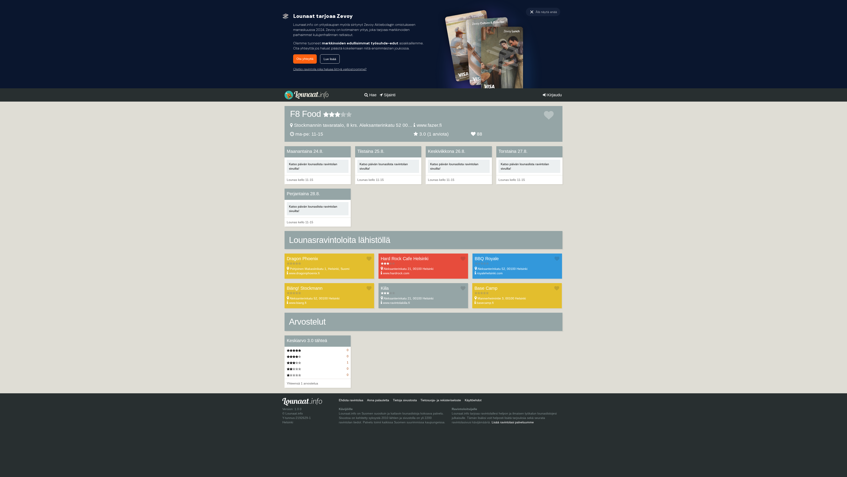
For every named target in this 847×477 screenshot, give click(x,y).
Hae (372, 95)
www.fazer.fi (429, 125)
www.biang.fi (297, 303)
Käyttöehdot (473, 400)
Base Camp (485, 288)
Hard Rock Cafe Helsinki (404, 258)
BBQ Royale (487, 258)
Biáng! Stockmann (304, 288)
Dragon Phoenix (302, 258)
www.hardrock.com (396, 273)
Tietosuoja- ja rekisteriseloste (440, 400)
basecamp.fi (485, 303)
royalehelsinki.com (490, 273)
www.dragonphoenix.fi (304, 273)
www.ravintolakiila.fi (396, 303)
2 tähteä (329, 114)
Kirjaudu (554, 95)
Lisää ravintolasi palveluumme (513, 422)
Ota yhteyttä (304, 59)
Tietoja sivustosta (405, 400)
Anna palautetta (378, 400)
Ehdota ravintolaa (351, 400)
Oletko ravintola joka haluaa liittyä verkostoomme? (330, 69)
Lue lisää (330, 59)
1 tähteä (326, 114)
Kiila (385, 288)
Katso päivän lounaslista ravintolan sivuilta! (313, 166)
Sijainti (389, 95)
